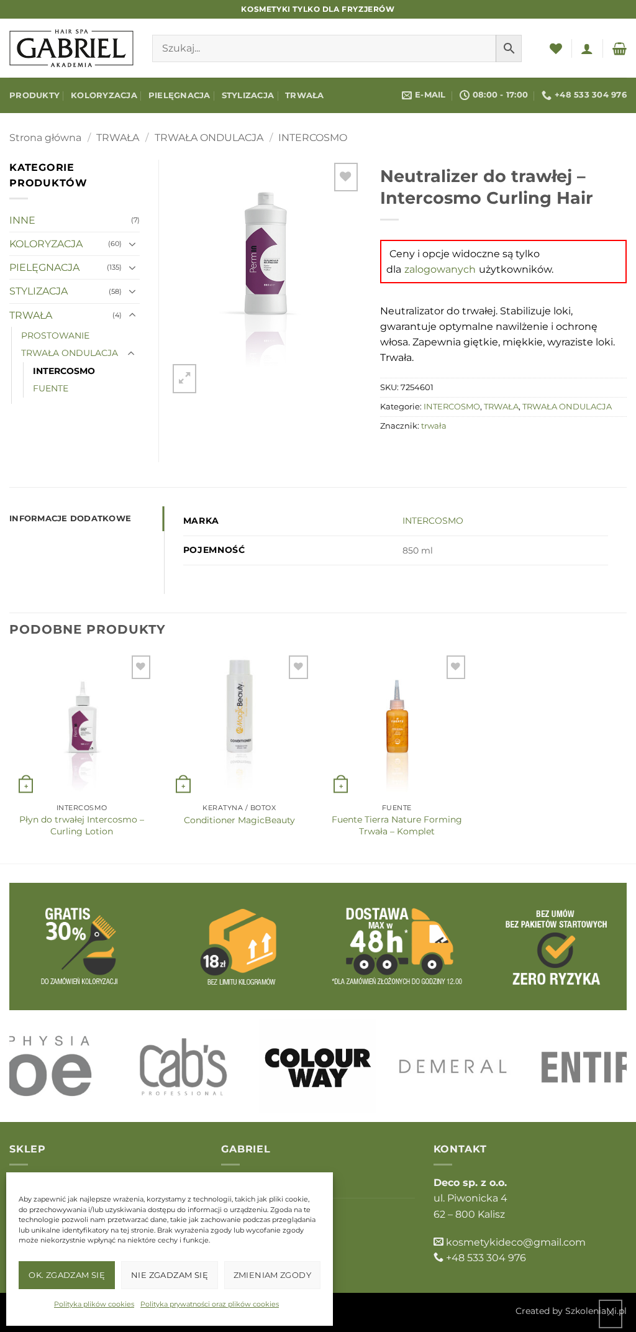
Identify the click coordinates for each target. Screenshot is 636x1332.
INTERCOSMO (312, 138)
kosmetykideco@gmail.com (516, 1242)
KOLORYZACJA (104, 95)
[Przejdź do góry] (610, 1313)
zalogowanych (440, 269)
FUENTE (50, 388)
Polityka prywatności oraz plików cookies (209, 1304)
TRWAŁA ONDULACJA (209, 138)
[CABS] (183, 1066)
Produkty (34, 95)
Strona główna (45, 138)
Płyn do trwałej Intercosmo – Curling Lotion (81, 825)
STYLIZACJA (248, 95)
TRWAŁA (304, 95)
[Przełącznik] (132, 244)
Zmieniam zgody (272, 1275)
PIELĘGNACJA (179, 95)
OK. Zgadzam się (67, 1275)
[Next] (599, 1067)
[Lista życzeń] (556, 48)
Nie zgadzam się (169, 1275)
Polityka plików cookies (94, 1304)
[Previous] (37, 1067)
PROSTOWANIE (55, 335)
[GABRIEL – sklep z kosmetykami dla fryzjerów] (71, 48)
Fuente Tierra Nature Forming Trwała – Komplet (397, 825)
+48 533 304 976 (486, 1258)
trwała (434, 426)
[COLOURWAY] (317, 1066)
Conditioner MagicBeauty (239, 820)
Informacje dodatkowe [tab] (70, 518)
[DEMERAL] (453, 1066)
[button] (587, 48)
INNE (22, 220)
